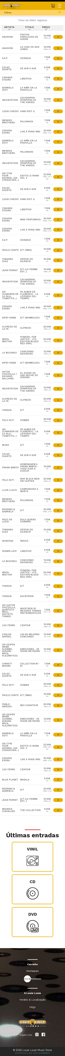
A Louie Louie (32, 993)
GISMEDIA (44, 1053)
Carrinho (32, 964)
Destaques (32, 970)
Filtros (7, 12)
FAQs (32, 1007)
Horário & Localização (33, 999)
